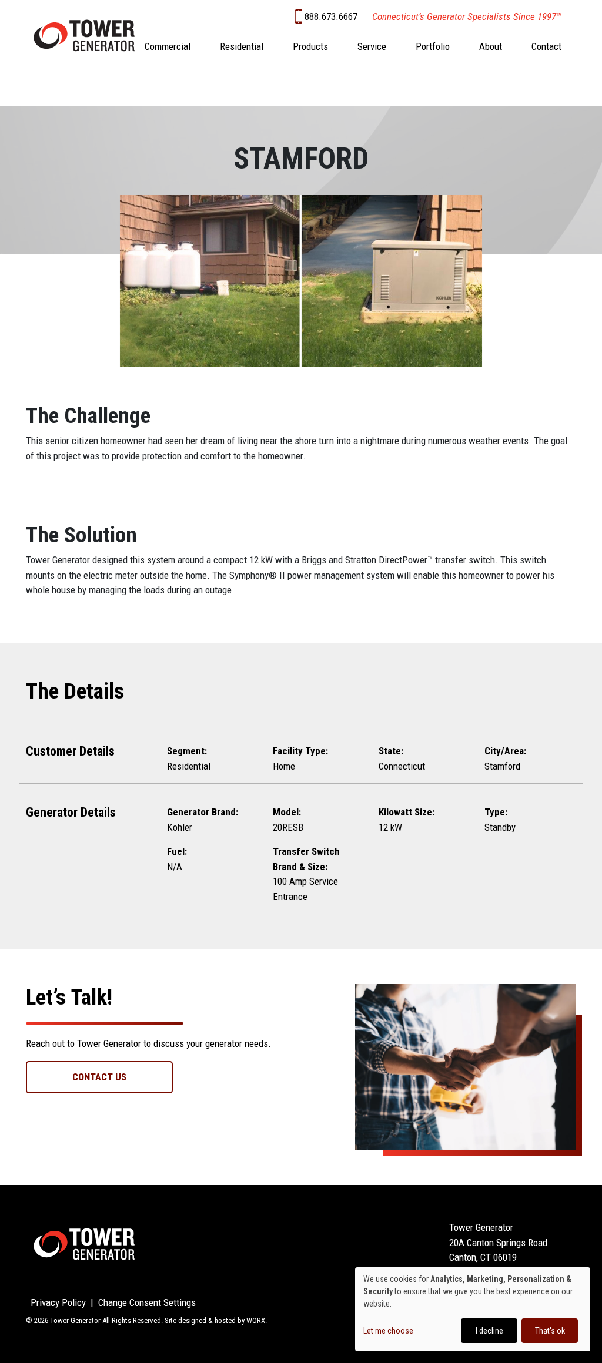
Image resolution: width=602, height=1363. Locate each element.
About (490, 46)
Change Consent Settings (147, 1302)
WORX (255, 1320)
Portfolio (433, 46)
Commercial (167, 46)
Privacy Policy (58, 1302)
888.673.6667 (331, 16)
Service (371, 46)
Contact (546, 46)
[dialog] (472, 1309)
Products (310, 46)
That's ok (550, 1330)
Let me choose (388, 1330)
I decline (489, 1330)
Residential (241, 46)
